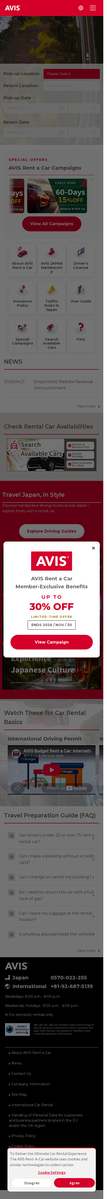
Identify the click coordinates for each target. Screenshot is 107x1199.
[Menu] (92, 7)
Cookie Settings (51, 1172)
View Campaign (52, 642)
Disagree (31, 1182)
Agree (74, 1182)
